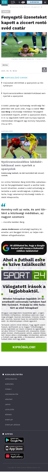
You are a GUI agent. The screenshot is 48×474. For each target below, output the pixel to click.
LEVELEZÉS (9, 409)
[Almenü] (13, 2)
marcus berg (17, 7)
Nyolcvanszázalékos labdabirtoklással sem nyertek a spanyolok (22, 165)
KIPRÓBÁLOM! (24, 347)
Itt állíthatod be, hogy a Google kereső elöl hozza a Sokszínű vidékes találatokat (27, 248)
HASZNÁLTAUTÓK (11, 394)
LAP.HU (7, 404)
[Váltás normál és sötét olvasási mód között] (19, 2)
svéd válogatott (33, 7)
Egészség (9, 384)
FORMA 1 (8, 389)
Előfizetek (34, 2)
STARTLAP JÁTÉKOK (12, 425)
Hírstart (9, 399)
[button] (45, 7)
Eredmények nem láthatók (23, 2)
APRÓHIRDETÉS (11, 379)
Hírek (6, 12)
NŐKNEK (8, 415)
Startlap (9, 420)
